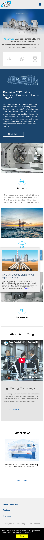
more (27, 288)
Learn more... (27, 532)
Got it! (22, 536)
